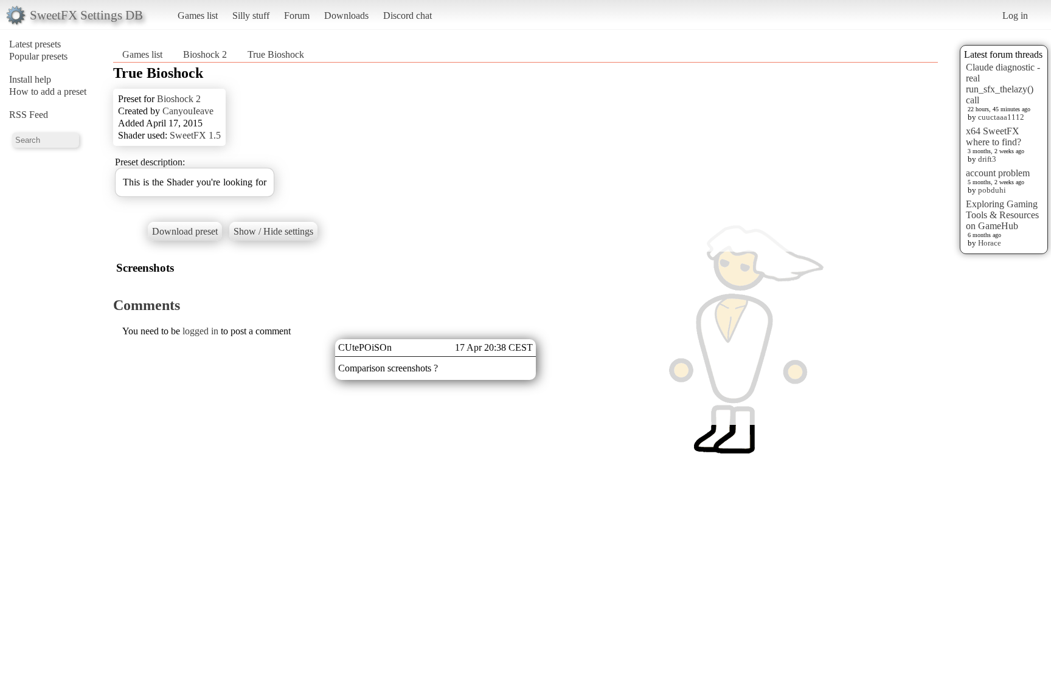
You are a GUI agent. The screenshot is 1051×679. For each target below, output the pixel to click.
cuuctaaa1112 (1001, 117)
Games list (198, 15)
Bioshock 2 (205, 54)
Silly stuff (250, 15)
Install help (30, 79)
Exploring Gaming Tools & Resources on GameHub (1002, 215)
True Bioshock (276, 54)
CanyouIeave (187, 111)
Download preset (185, 231)
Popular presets (38, 56)
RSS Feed (28, 114)
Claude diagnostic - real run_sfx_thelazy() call (1003, 83)
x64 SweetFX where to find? (993, 136)
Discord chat (407, 15)
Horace (989, 242)
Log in (1015, 15)
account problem (998, 173)
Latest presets (35, 44)
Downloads (346, 15)
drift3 (987, 159)
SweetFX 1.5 (195, 135)
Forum (297, 15)
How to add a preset (47, 91)
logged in (200, 331)
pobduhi (992, 190)
